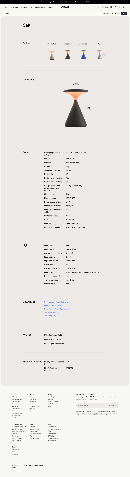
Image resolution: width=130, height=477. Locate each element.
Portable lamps (17, 413)
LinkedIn (15, 454)
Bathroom (33, 404)
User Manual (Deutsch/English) (56, 302)
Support (50, 7)
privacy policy (109, 411)
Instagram (15, 449)
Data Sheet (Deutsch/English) (56, 309)
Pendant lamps (17, 399)
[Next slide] (104, 55)
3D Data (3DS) (50, 316)
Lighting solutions (18, 429)
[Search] (115, 7)
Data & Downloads (18, 438)
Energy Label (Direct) (52, 305)
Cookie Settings (53, 438)
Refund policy (52, 433)
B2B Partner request (19, 426)
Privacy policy (52, 426)
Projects (15, 436)
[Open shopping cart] (124, 7)
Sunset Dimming (53, 401)
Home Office (34, 406)
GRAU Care (51, 436)
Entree (32, 408)
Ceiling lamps (16, 408)
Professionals (40, 7)
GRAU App (51, 404)
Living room (33, 399)
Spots (14, 411)
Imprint (50, 431)
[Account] (120, 7)
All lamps (15, 397)
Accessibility (52, 440)
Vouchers (15, 418)
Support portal (34, 429)
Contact (32, 426)
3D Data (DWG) (50, 312)
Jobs (49, 406)
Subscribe (112, 405)
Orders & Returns (35, 433)
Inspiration (15, 7)
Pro (98, 7)
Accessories (16, 415)
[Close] (128, 1)
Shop (6, 7)
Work (31, 411)
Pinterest (15, 452)
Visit (31, 7)
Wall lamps (15, 406)
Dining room (34, 397)
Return (32, 436)
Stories (24, 7)
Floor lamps (16, 404)
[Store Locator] (111, 7)
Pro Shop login (16, 440)
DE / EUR (105, 7)
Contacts (15, 433)
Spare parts (34, 431)
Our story (51, 397)
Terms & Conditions (54, 429)
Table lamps (16, 401)
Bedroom (33, 401)
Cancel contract (35, 438)
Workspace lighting (18, 431)
